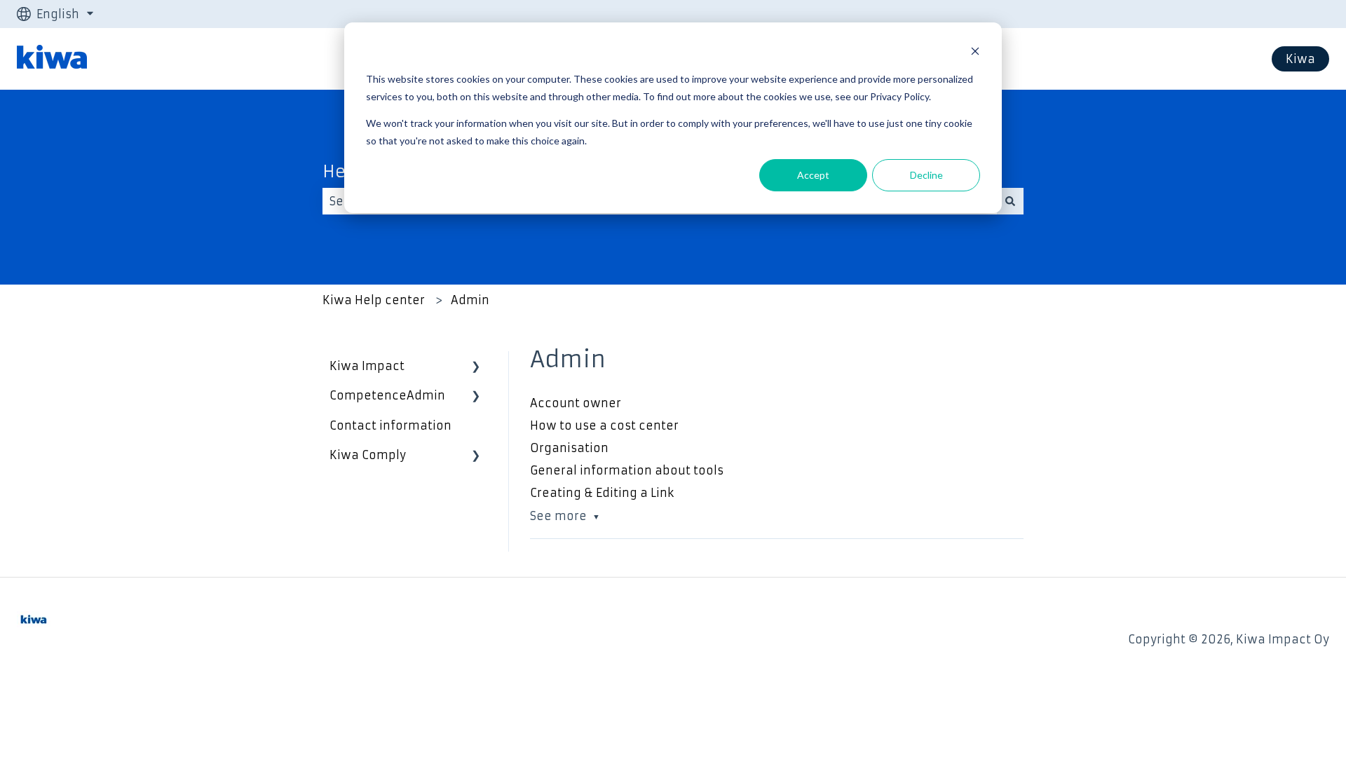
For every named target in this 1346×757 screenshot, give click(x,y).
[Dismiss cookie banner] (975, 53)
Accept (813, 175)
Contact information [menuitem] (390, 425)
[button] (476, 367)
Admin (470, 300)
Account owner (575, 403)
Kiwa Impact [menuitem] (367, 366)
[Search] (1010, 201)
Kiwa (1300, 59)
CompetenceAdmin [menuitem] (387, 395)
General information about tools (626, 470)
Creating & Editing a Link (602, 493)
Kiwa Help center (373, 300)
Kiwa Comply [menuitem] (367, 455)
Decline (926, 175)
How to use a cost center (604, 425)
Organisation (569, 448)
